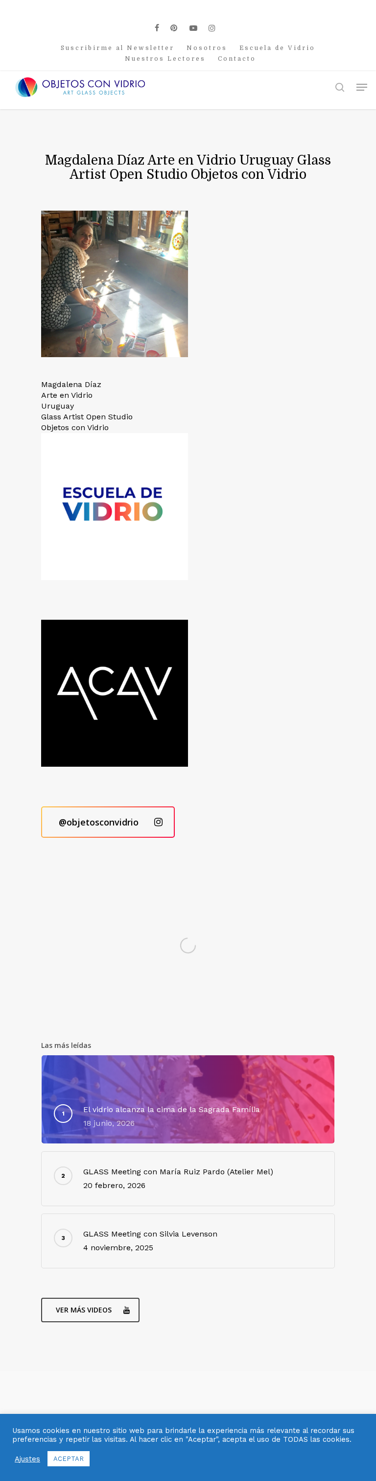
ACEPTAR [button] (68, 1458)
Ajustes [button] (27, 1459)
